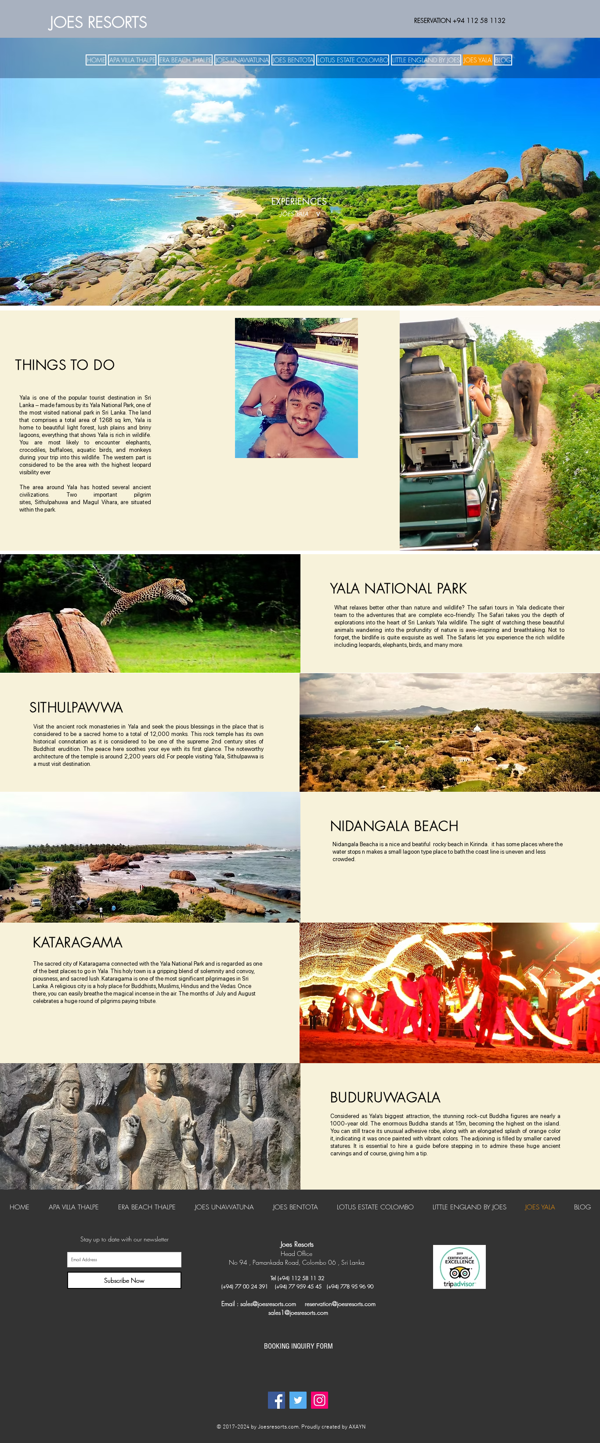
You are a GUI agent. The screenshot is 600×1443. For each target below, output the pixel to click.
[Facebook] (276, 1400)
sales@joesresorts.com (268, 1303)
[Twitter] (298, 1400)
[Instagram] (319, 1400)
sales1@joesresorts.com (298, 1312)
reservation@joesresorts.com (340, 1303)
